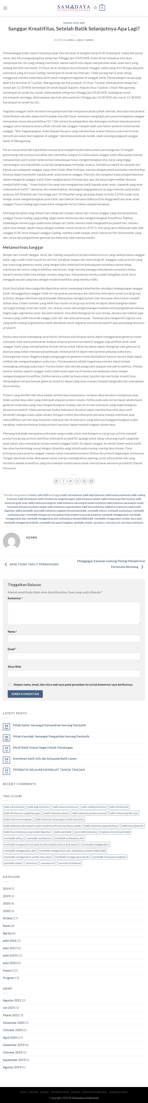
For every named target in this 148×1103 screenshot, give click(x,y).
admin (90, 40)
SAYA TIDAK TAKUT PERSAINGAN (34, 564)
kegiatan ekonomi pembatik (72, 510)
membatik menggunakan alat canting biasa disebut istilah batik (60, 518)
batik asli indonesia (72, 495)
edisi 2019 (10, 955)
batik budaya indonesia (117, 495)
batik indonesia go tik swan (123, 813)
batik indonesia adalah (88, 498)
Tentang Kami (60, 1092)
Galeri (44, 1092)
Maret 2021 (11, 1015)
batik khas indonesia (93, 506)
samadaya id (113, 522)
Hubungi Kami (118, 1092)
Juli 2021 (9, 1007)
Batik (6, 925)
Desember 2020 (13, 1022)
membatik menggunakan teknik (21, 522)
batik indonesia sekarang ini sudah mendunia (81, 502)
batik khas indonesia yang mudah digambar (27, 831)
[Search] (95, 7)
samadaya (99, 522)
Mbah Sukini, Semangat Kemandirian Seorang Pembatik (49, 725)
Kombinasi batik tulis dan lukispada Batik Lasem (45, 758)
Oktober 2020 (12, 1030)
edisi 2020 (79, 23)
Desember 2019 (13, 1045)
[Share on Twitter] (70, 481)
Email (12, 649)
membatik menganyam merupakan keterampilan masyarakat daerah (63, 514)
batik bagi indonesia (93, 495)
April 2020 (10, 1037)
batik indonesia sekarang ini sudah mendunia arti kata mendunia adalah (42, 825)
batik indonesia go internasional (118, 498)
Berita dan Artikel (95, 1092)
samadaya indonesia (132, 522)
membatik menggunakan (115, 514)
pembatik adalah (83, 522)
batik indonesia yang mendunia (64, 506)
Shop (23, 1092)
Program (9, 977)
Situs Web (14, 666)
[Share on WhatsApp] (56, 481)
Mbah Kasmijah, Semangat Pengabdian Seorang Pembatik (51, 736)
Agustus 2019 (12, 1067)
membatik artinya (97, 510)
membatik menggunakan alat (19, 850)
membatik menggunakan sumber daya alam (118, 518)
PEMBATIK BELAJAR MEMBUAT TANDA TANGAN (49, 769)
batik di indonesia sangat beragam (56, 498)
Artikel (7, 918)
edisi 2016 (10, 940)
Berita (7, 933)
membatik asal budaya (120, 510)
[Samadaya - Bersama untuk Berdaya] (74, 8)
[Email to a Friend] (77, 481)
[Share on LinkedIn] (91, 481)
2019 (6, 888)
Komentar (15, 598)
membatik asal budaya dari (69, 838)
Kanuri (67, 23)
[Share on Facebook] (63, 481)
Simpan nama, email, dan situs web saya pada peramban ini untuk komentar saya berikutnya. (73, 684)
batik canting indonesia (93, 806)
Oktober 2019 (12, 1052)
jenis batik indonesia (45, 510)
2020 (6, 903)
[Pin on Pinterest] (84, 481)
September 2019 (14, 1060)
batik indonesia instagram (42, 502)
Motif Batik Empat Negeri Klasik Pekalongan (43, 747)
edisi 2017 (10, 948)
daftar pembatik (24, 510)
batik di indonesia (27, 498)
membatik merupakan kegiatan (56, 522)
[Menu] (5, 8)
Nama (12, 631)
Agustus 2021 (12, 1000)
